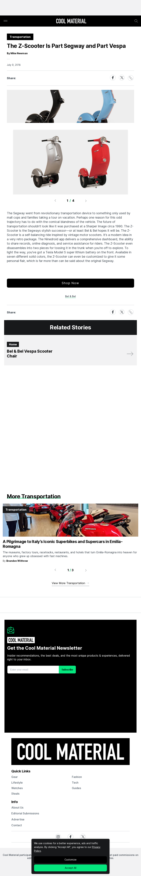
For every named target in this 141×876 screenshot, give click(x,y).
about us (17, 807)
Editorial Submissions (25, 813)
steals (15, 793)
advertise (17, 819)
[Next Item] (86, 200)
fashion (77, 777)
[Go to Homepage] (71, 21)
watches (17, 788)
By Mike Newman (17, 53)
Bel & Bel (70, 296)
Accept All (70, 867)
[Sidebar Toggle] (5, 21)
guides (76, 788)
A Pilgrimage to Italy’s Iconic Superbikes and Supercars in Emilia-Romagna (63, 544)
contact (16, 825)
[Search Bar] (136, 21)
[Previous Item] (55, 200)
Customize (70, 859)
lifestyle (17, 782)
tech (75, 782)
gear (14, 777)
